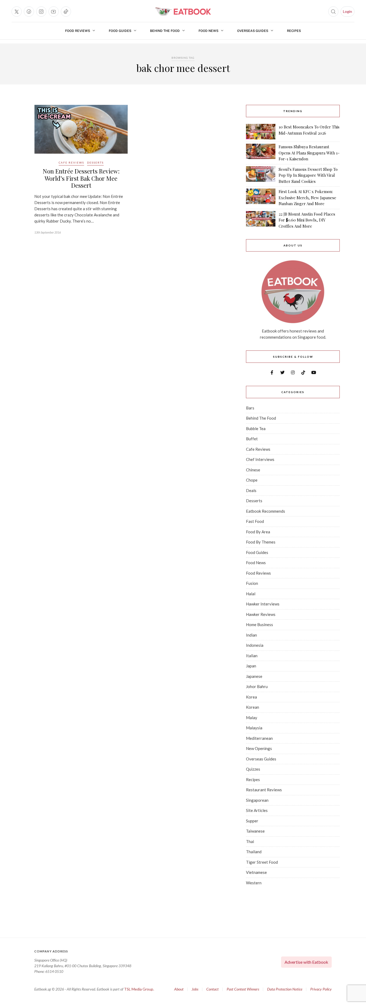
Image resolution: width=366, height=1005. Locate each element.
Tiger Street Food (262, 862)
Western (254, 882)
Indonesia (254, 645)
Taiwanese (255, 831)
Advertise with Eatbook (306, 962)
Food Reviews (77, 31)
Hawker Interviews (262, 603)
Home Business (259, 624)
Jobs (195, 989)
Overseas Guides (252, 31)
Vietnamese (256, 872)
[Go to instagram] (41, 11)
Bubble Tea (256, 428)
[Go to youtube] (53, 11)
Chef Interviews (260, 459)
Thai (250, 841)
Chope (251, 480)
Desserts (95, 162)
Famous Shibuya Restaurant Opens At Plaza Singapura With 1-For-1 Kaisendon (309, 152)
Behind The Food (165, 31)
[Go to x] (17, 11)
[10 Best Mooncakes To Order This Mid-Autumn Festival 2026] (260, 131)
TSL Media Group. (139, 989)
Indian (251, 635)
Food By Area (258, 531)
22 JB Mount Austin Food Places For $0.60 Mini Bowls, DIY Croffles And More (307, 220)
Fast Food (255, 521)
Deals (251, 490)
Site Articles (257, 810)
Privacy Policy (321, 989)
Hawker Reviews (260, 614)
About (179, 989)
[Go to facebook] (29, 11)
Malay (251, 717)
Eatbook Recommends (265, 511)
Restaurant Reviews (264, 789)
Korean (252, 707)
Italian (251, 655)
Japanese (254, 676)
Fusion (252, 583)
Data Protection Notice (284, 989)
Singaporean (257, 800)
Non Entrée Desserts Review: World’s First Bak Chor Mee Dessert (81, 178)
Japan (251, 665)
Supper (252, 820)
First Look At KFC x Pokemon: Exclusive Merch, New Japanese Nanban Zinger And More (307, 197)
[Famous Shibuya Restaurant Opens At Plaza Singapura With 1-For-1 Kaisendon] (260, 153)
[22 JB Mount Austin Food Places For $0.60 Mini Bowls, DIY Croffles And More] (260, 220)
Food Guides (120, 31)
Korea (251, 696)
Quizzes (253, 769)
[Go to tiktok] (66, 11)
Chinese (253, 469)
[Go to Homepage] (183, 11)
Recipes (294, 31)
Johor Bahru (257, 686)
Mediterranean (259, 738)
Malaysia (254, 727)
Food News (208, 31)
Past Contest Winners (243, 989)
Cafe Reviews (71, 162)
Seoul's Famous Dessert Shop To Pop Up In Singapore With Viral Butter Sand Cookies (308, 175)
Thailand (254, 851)
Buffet (252, 438)
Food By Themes (260, 542)
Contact (212, 989)
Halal (250, 593)
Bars (250, 407)
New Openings (259, 748)
